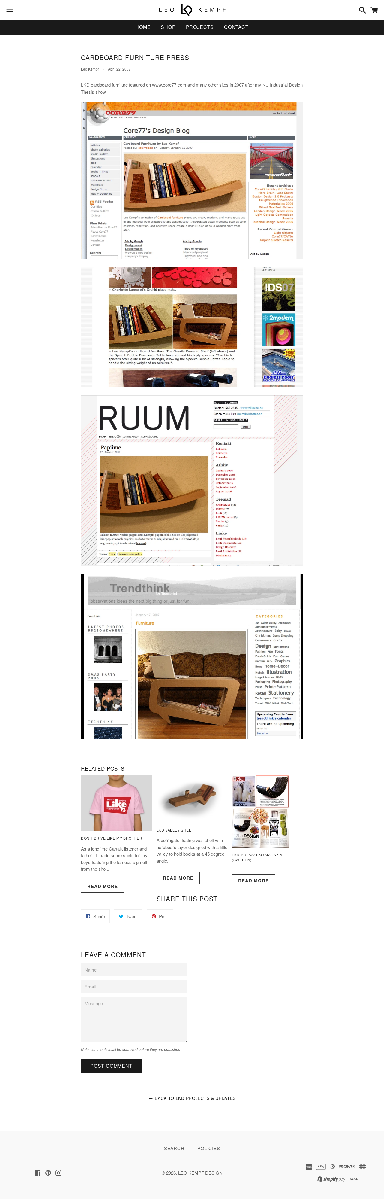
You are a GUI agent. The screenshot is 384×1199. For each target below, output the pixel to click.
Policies (208, 1148)
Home (143, 26)
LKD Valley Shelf (175, 829)
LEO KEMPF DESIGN (200, 1173)
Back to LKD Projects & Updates (195, 1098)
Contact (236, 26)
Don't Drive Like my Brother (111, 838)
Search (174, 1148)
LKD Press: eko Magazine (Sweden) (258, 857)
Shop (168, 26)
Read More (102, 886)
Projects (200, 26)
